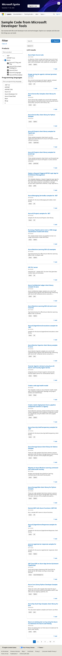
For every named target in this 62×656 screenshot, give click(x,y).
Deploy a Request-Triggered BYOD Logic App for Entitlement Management (43, 174)
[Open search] (54, 14)
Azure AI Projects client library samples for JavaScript (41, 153)
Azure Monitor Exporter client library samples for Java (42, 346)
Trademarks (13, 653)
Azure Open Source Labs (36, 55)
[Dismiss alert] (58, 3)
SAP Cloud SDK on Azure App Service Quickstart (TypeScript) (43, 564)
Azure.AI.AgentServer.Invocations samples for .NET (43, 326)
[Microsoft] (3, 14)
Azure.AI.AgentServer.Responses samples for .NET (42, 525)
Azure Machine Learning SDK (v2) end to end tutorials (42, 307)
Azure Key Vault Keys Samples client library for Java (43, 604)
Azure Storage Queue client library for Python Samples (42, 447)
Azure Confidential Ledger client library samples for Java (40, 286)
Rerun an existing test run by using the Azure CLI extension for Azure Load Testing (42, 622)
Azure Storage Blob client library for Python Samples (42, 488)
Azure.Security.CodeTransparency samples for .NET (42, 428)
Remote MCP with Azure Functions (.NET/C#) (42, 508)
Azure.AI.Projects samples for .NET (39, 213)
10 (50, 642)
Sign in (58, 14)
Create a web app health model (38, 385)
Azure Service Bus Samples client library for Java (42, 94)
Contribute (30, 651)
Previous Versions (15, 651)
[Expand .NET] (3, 55)
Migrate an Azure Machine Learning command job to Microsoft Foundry (43, 468)
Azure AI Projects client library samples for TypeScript (41, 132)
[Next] (53, 641)
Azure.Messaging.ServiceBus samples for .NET (43, 195)
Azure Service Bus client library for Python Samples (41, 115)
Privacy (37, 651)
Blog (23, 651)
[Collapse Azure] (3, 60)
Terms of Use (4, 653)
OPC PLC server (33, 267)
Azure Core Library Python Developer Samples (42, 584)
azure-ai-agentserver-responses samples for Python (42, 545)
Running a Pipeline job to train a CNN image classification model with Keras (42, 230)
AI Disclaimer (4, 651)
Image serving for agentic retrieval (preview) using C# (42, 75)
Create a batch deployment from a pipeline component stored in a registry (42, 405)
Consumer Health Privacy (49, 651)
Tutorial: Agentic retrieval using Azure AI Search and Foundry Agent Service (41, 367)
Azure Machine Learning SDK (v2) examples (42, 249)
